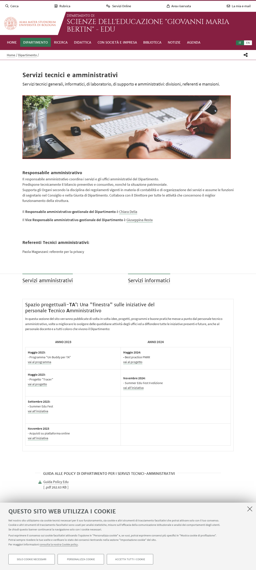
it (240, 43)
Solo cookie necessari (31, 559)
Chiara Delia (128, 211)
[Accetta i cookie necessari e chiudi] (250, 509)
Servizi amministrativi (47, 281)
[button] (245, 54)
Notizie (174, 42)
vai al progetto (132, 362)
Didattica (82, 42)
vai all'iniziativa (133, 388)
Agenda (193, 42)
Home (12, 42)
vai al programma (39, 362)
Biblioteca (152, 42)
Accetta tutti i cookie (130, 559)
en (248, 43)
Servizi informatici (149, 281)
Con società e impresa (117, 42)
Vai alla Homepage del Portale (30, 23)
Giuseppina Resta (139, 220)
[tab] (240, 42)
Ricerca (61, 42)
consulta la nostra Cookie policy (59, 544)
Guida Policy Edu (56, 481)
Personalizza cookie (81, 559)
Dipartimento (35, 42)
